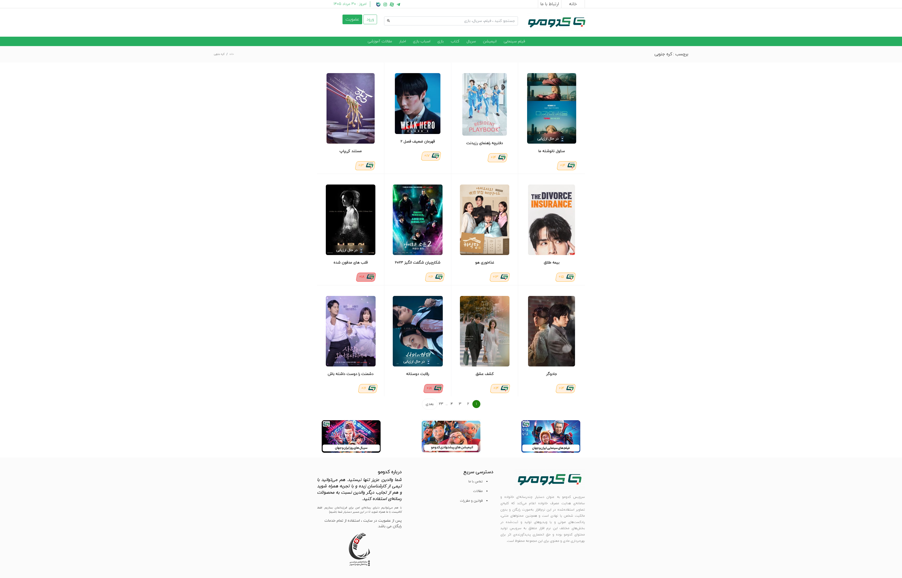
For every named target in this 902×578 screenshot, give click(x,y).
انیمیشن (490, 41)
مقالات (478, 491)
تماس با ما (475, 481)
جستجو (512, 15)
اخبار (402, 41)
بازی (440, 41)
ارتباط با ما (549, 4)
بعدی (430, 404)
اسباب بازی (421, 41)
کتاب (455, 41)
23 (441, 404)
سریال (471, 41)
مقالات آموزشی (380, 41)
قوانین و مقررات (471, 501)
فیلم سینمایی (514, 41)
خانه (573, 4)
